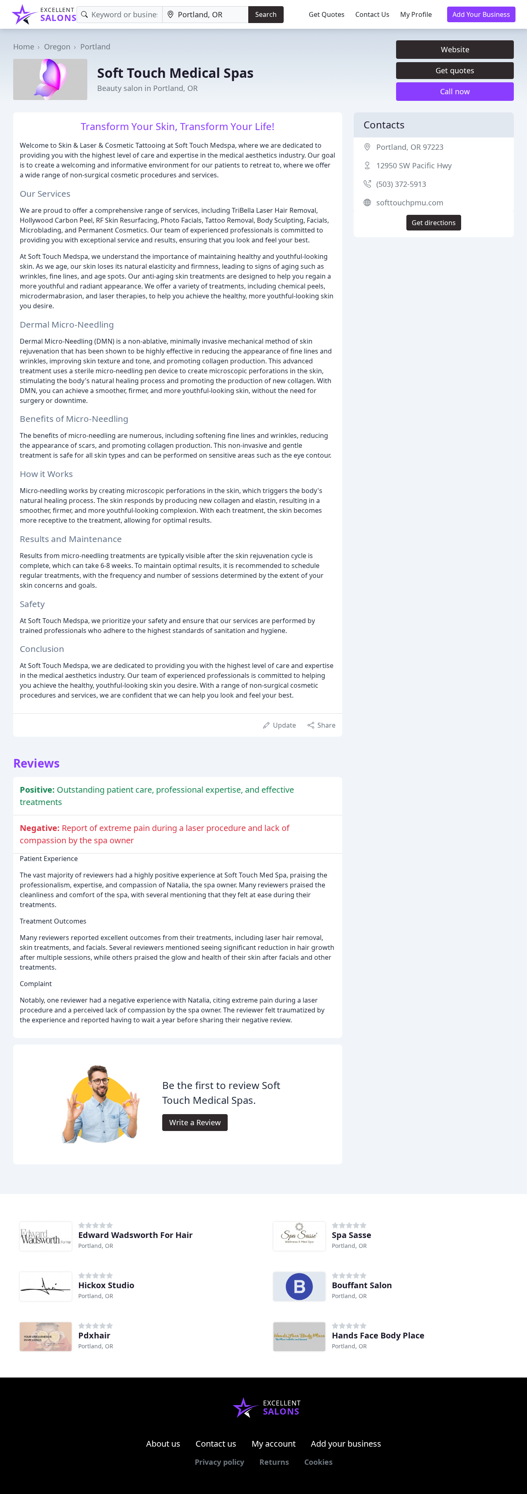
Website (455, 49)
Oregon (57, 46)
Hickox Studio (106, 1285)
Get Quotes (327, 14)
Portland (95, 46)
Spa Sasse (351, 1234)
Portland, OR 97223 (409, 147)
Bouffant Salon (362, 1285)
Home (23, 46)
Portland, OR (95, 1246)
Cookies (318, 1462)
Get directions (434, 222)
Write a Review (195, 1122)
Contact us (216, 1443)
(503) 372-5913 (401, 184)
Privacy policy (219, 1462)
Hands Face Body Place (378, 1335)
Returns (274, 1462)
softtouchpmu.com (409, 202)
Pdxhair (94, 1335)
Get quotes (455, 70)
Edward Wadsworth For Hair (135, 1234)
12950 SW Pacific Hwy (414, 165)
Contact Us (372, 14)
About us (163, 1443)
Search (266, 14)
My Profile (416, 14)
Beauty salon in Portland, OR (147, 88)
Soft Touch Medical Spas (175, 72)
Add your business (346, 1443)
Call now (455, 91)
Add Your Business (481, 14)
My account (274, 1443)
